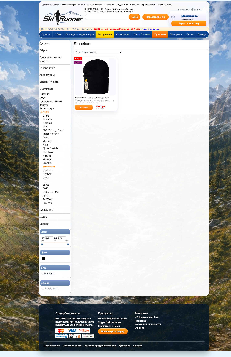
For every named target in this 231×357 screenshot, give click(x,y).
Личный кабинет (131, 4)
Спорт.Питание (142, 34)
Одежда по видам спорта (80, 34)
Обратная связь (148, 4)
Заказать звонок (155, 17)
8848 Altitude (51, 133)
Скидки (119, 4)
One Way (48, 152)
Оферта (139, 327)
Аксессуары (122, 34)
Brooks (47, 162)
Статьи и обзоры (164, 4)
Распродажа (105, 34)
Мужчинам (160, 34)
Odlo (45, 177)
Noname (47, 119)
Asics (46, 137)
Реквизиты (141, 313)
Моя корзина (189, 15)
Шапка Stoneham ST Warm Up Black (92, 98)
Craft (46, 115)
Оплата (56, 4)
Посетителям (52, 345)
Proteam (48, 202)
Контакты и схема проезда (90, 4)
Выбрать (84, 107)
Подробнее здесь (150, 29)
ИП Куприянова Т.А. (147, 317)
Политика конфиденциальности (148, 322)
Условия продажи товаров (100, 345)
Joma (46, 184)
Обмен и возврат (68, 4)
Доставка (46, 4)
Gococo (47, 170)
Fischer (47, 173)
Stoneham (49, 166)
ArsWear (47, 199)
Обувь (58, 34)
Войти (197, 9)
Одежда (45, 34)
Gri (44, 181)
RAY (45, 126)
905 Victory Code (53, 130)
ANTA (46, 195)
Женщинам (176, 34)
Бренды (202, 34)
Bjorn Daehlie (50, 148)
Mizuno (47, 141)
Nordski (47, 122)
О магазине (109, 4)
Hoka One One (51, 192)
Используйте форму (112, 331)
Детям (190, 34)
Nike (45, 144)
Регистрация (185, 9)
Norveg (47, 155)
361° (45, 188)
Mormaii (47, 159)
